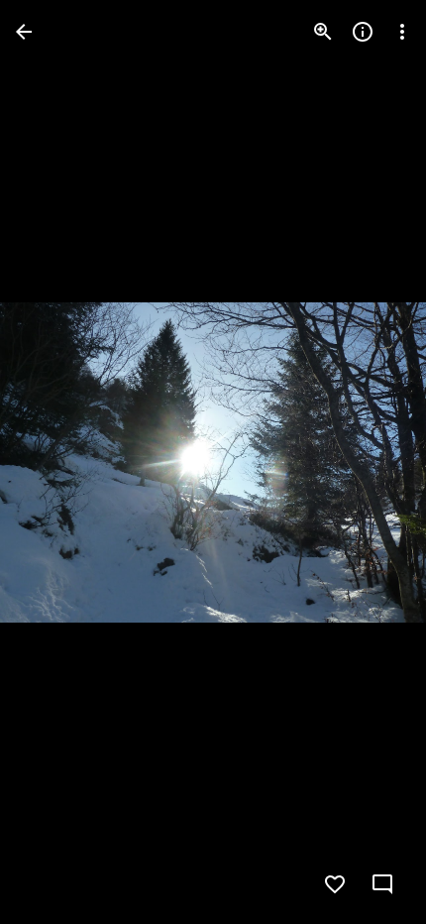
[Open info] (362, 32)
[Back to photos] (24, 32)
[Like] (335, 884)
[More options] (402, 32)
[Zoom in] (323, 32)
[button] (55, 462)
